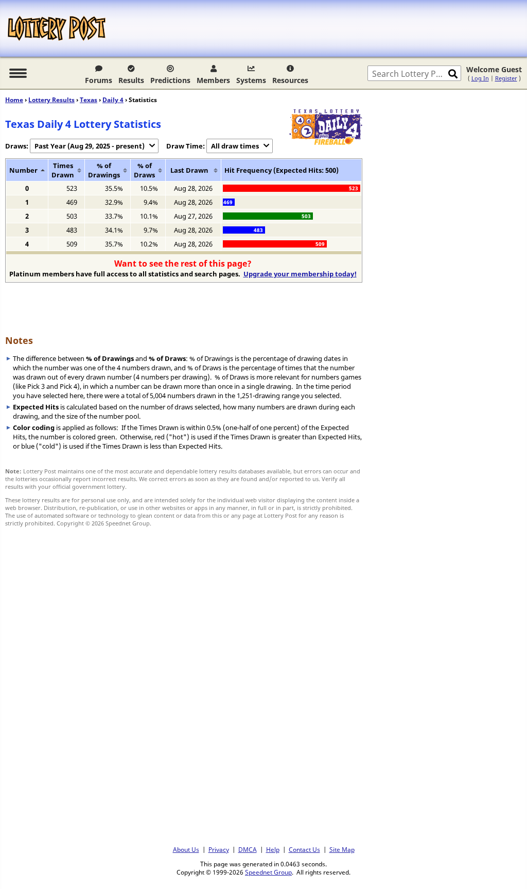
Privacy (218, 849)
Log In (480, 78)
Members (213, 80)
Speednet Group (268, 872)
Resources (290, 80)
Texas (88, 99)
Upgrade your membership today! (300, 273)
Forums (98, 80)
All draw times (235, 146)
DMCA (247, 849)
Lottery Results (51, 99)
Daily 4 (113, 99)
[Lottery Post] (56, 28)
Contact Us (304, 849)
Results (131, 80)
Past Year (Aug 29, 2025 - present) (89, 146)
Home (14, 99)
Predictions (170, 80)
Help (272, 849)
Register (506, 78)
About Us (186, 849)
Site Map (342, 849)
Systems (251, 80)
